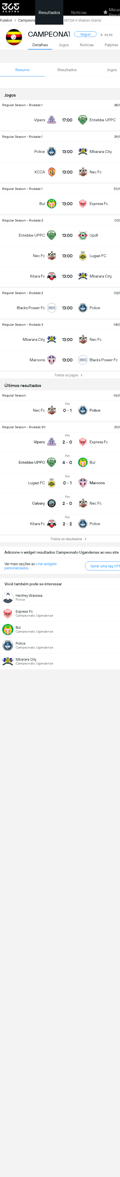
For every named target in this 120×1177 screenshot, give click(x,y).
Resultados (49, 12)
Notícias (79, 12)
